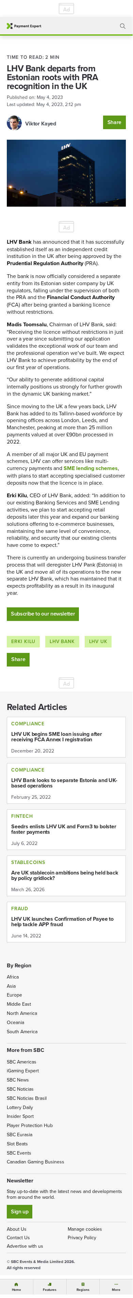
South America (22, 1031)
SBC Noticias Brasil (27, 1098)
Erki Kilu (23, 641)
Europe (14, 994)
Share (114, 122)
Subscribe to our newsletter (43, 614)
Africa (13, 976)
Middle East (19, 1004)
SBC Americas (21, 1061)
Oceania (15, 1022)
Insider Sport (20, 1116)
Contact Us (18, 1237)
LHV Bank (62, 641)
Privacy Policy (82, 1237)
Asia (11, 986)
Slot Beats (17, 1143)
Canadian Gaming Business (35, 1161)
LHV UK (98, 641)
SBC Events (19, 1152)
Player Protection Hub (30, 1125)
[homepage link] (24, 26)
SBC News (18, 1079)
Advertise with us (25, 1246)
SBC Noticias (20, 1089)
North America (22, 1013)
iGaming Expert (23, 1070)
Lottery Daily (20, 1107)
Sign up (19, 1211)
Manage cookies (85, 1229)
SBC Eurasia (19, 1134)
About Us (17, 1229)
